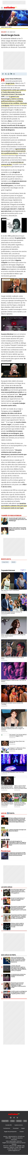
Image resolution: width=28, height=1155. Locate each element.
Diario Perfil (5, 1121)
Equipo (23, 1128)
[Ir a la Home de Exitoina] (10, 8)
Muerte (13, 562)
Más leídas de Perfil (8, 955)
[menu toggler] (2, 7)
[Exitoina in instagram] (11, 1118)
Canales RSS (8, 1125)
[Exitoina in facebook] (14, 1118)
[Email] (14, 74)
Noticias (19, 1121)
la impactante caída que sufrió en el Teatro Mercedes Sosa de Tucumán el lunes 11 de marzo (13, 92)
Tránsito (21, 1131)
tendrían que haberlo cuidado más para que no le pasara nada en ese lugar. (14, 505)
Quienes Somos (19, 1125)
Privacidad (15, 1128)
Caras (12, 1121)
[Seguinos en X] (17, 1118)
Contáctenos (6, 1128)
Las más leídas (6, 887)
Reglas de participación (10, 1131)
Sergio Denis (5, 562)
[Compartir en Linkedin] (11, 74)
